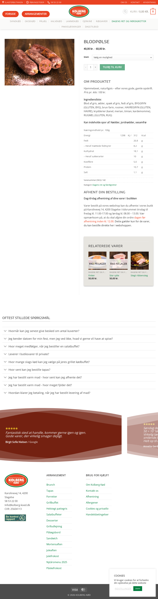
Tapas (49, 490)
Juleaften (51, 550)
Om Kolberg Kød (95, 484)
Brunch (50, 484)
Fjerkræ (87, 21)
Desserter (52, 520)
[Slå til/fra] (5, 331)
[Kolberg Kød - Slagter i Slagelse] (79, 12)
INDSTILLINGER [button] (123, 588)
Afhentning (92, 496)
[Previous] (7, 435)
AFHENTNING (149, 2)
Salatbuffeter (54, 514)
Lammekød (72, 21)
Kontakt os (92, 490)
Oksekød (30, 21)
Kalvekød (56, 21)
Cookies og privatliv (97, 508)
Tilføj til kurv (112, 67)
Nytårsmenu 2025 (56, 562)
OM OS (124, 2)
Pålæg (43, 21)
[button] (125, 11)
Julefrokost (52, 556)
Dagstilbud (92, 26)
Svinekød (15, 21)
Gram (86, 57)
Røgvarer (102, 21)
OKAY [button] (137, 588)
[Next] (151, 435)
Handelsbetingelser (97, 514)
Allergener (92, 502)
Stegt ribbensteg (139, 275)
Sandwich (52, 538)
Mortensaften (54, 544)
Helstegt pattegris (56, 508)
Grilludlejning (54, 526)
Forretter (51, 496)
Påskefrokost (54, 568)
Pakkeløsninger (71, 26)
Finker (91, 275)
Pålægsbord (53, 532)
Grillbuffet (52, 502)
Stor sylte (114, 275)
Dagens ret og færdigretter (129, 21)
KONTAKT (135, 2)
